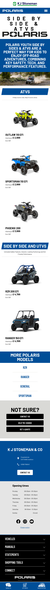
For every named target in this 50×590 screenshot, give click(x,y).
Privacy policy (25, 527)
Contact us (25, 416)
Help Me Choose (25, 422)
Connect (10, 570)
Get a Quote (25, 429)
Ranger (25, 377)
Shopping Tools (14, 562)
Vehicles (10, 539)
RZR (25, 367)
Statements (12, 554)
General (25, 386)
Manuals (10, 547)
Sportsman (25, 396)
